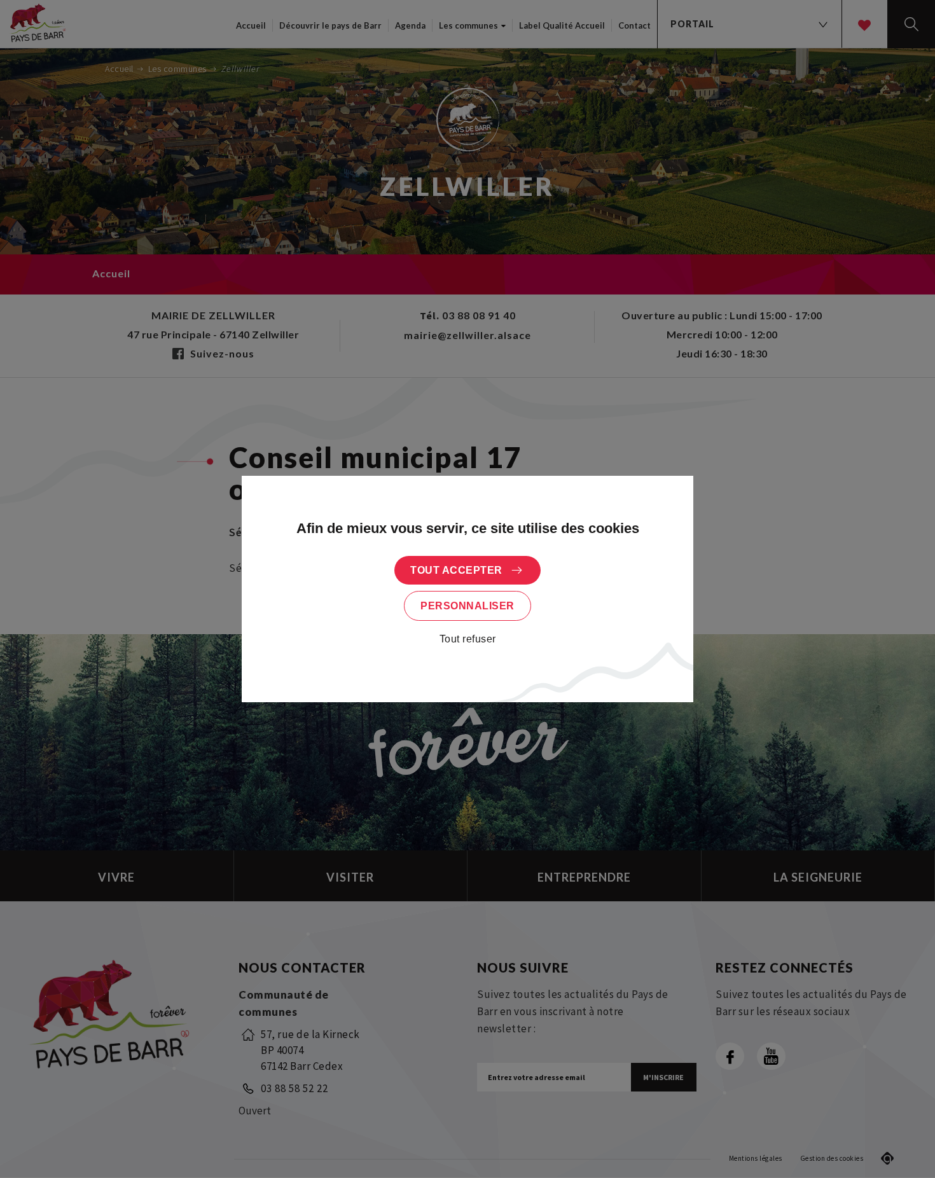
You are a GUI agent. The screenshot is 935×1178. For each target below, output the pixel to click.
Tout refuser (468, 639)
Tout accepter (456, 570)
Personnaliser (467, 605)
